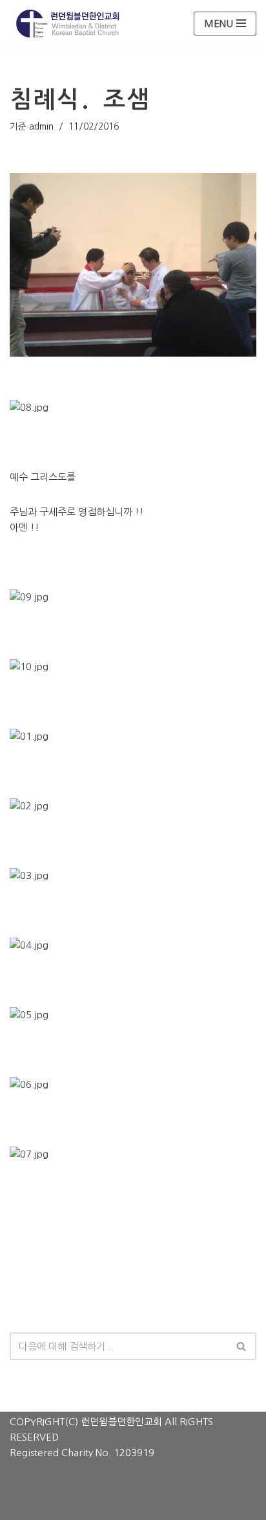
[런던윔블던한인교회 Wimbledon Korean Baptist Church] (67, 23)
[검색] (241, 1346)
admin (41, 126)
